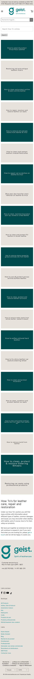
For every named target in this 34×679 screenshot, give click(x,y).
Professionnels (5, 643)
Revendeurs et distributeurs (9, 648)
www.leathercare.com (13, 674)
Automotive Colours (7, 608)
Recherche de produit (7, 639)
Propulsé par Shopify (25, 674)
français (9, 670)
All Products (4, 603)
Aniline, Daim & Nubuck (8, 605)
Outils (2, 615)
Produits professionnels (8, 620)
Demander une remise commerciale (12, 646)
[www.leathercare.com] (17, 11)
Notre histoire (5, 631)
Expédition (5, 663)
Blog (2, 636)
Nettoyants (4, 612)
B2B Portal (4, 650)
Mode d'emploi (5, 634)
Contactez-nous (6, 653)
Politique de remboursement (20, 663)
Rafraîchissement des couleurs (10, 622)
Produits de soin (6, 617)
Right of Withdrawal (25, 665)
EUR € (20, 670)
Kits (2, 610)
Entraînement (5, 641)
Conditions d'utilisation (9, 665)
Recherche (6, 662)
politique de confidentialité (20, 662)
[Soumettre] (31, 20)
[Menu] (4, 11)
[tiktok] (11, 593)
